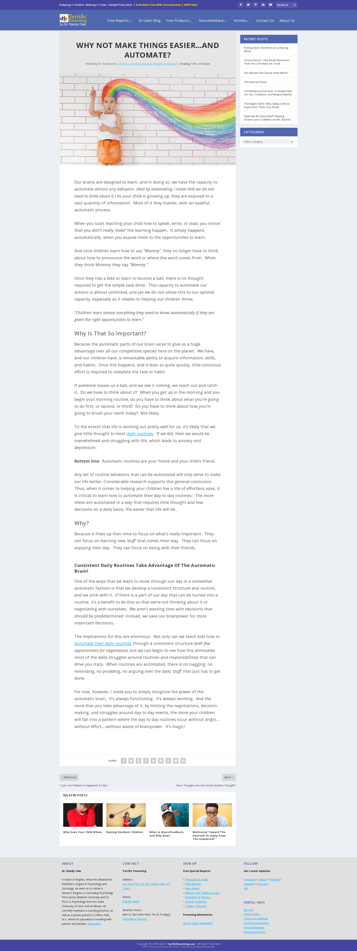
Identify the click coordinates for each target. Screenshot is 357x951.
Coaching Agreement (256, 923)
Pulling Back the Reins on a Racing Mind (266, 49)
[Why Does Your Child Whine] (83, 815)
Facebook (250, 879)
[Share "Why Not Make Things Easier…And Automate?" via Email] (175, 760)
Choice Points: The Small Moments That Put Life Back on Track (266, 61)
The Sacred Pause (255, 82)
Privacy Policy (252, 914)
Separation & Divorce (198, 897)
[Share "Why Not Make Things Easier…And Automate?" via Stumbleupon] (168, 760)
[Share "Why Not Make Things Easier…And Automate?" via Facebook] (123, 760)
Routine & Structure (165, 63)
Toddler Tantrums (196, 906)
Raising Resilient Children (124, 832)
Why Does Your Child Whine (82, 832)
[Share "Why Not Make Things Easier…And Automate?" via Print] (183, 760)
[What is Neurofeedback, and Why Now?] (169, 815)
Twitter (262, 879)
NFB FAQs (190, 5)
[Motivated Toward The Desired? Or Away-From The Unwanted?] (212, 815)
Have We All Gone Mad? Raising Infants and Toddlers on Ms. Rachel (267, 117)
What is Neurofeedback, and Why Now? (166, 833)
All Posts (124, 63)
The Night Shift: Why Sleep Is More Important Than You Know (266, 105)
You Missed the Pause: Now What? (266, 73)
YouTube (261, 884)
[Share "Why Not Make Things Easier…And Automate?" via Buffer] (161, 760)
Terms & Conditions (256, 918)
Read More (94, 924)
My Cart (248, 910)
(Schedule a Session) (135, 919)
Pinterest (274, 879)
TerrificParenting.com (181, 944)
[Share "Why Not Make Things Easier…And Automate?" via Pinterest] (146, 760)
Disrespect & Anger (196, 879)
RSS (246, 888)
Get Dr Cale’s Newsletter (198, 923)
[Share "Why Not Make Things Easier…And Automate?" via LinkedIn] (153, 760)
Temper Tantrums (196, 901)
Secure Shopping (254, 927)
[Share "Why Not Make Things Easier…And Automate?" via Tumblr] (138, 760)
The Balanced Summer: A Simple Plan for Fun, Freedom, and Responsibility (268, 92)
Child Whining (193, 884)
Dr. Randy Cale (107, 63)
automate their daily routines (103, 643)
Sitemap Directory (255, 932)
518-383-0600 (131, 901)
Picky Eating (192, 888)
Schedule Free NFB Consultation (158, 5)
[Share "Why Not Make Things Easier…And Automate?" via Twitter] (131, 760)
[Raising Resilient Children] (126, 815)
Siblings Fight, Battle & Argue (202, 893)
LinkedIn (249, 884)
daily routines (140, 433)
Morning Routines (141, 63)
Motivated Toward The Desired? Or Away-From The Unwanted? (209, 835)
